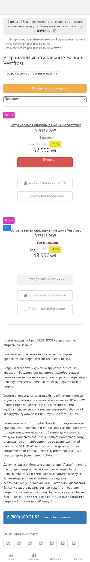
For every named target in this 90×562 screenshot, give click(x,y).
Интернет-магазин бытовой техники (32, 40)
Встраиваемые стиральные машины (26, 44)
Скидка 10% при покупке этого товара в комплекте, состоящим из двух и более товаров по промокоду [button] (45, 26)
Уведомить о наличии (46, 279)
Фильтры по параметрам (48, 89)
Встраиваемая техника (70, 40)
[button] (45, 196)
